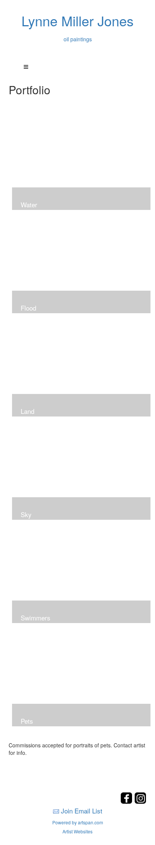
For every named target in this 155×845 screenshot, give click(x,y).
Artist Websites (77, 831)
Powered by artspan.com (77, 822)
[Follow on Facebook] (127, 801)
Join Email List (81, 810)
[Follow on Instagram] (140, 801)
